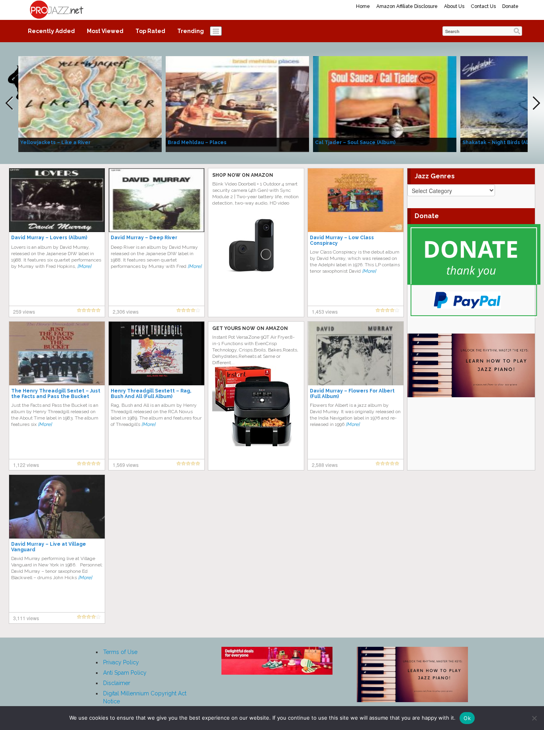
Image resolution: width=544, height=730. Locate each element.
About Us (454, 6)
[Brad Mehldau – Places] (237, 103)
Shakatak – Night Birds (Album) (501, 142)
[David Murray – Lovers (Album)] (57, 200)
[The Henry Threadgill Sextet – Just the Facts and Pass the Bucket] (57, 353)
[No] (534, 718)
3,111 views (26, 618)
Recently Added (51, 31)
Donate (510, 6)
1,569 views (126, 464)
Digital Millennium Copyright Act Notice (144, 697)
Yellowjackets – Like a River (55, 142)
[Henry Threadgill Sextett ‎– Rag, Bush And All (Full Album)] (156, 353)
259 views (24, 311)
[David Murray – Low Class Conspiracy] (355, 200)
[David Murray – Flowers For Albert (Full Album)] (355, 353)
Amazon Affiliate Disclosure (407, 6)
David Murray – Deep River (144, 237)
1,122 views (26, 464)
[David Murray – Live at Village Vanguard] (57, 506)
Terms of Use (120, 652)
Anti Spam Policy (125, 672)
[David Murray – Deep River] (156, 200)
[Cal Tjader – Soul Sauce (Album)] (384, 103)
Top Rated (150, 31)
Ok (467, 718)
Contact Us (483, 6)
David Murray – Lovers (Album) (49, 237)
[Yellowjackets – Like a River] (90, 103)
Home (363, 6)
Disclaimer (116, 683)
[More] (84, 266)
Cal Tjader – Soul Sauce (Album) (355, 142)
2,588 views (325, 464)
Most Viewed (105, 31)
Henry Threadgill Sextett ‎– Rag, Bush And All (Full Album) (151, 393)
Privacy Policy (121, 662)
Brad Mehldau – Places (197, 142)
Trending (190, 31)
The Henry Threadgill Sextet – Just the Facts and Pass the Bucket (55, 393)
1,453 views (325, 311)
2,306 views (126, 311)
